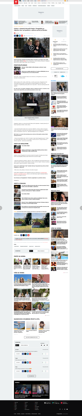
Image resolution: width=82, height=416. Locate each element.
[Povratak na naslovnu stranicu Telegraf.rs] (16, 2)
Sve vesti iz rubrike (32, 337)
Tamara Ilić (17, 33)
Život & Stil (16, 26)
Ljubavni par (31, 246)
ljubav (24, 60)
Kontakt (39, 413)
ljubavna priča (37, 246)
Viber (17, 239)
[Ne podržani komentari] (47, 345)
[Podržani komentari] (44, 345)
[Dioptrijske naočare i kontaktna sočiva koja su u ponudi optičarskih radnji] (43, 22)
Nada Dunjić (16, 246)
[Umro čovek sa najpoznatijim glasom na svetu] (53, 218)
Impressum (23, 413)
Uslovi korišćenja (45, 242)
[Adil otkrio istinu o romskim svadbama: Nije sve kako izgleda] (40, 389)
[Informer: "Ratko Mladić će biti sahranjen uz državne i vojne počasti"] (17, 68)
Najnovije (56, 116)
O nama (15, 413)
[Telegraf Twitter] (62, 409)
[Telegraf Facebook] (60, 409)
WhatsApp (46, 238)
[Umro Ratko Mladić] (17, 147)
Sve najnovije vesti (59, 68)
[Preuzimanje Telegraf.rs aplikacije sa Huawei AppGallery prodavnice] (64, 403)
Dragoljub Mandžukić (24, 246)
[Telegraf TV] (67, 409)
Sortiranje (42, 343)
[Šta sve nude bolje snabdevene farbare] (29, 22)
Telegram (20, 239)
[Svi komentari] (41, 345)
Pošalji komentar (24, 345)
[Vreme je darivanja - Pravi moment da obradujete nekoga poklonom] (56, 22)
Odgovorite (18, 353)
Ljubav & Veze (20, 26)
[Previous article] (1, 208)
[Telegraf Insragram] (65, 409)
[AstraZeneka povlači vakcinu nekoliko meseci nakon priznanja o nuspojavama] (16, 22)
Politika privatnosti (34, 413)
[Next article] (81, 208)
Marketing (18, 413)
